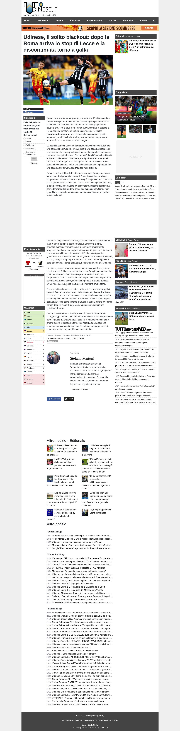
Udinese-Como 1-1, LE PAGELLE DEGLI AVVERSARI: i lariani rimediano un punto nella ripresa (97, 641)
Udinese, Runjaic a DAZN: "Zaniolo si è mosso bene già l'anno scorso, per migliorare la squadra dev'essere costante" (107, 670)
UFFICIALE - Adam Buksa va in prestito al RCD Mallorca (78, 568)
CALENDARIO (89, 720)
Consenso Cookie (83, 716)
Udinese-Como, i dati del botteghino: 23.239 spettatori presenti (81, 660)
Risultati (34, 163)
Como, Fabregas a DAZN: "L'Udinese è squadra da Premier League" (84, 666)
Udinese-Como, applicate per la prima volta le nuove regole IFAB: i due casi (87, 580)
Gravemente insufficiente (30, 153)
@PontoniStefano (77, 338)
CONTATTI (100, 720)
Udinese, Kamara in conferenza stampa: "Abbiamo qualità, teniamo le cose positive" (91, 644)
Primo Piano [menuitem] (43, 21)
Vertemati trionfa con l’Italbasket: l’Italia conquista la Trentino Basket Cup (86, 613)
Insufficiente (30, 149)
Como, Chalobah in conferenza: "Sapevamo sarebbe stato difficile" (83, 632)
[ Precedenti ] (34, 269)
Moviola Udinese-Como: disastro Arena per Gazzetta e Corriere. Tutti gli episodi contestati (94, 545)
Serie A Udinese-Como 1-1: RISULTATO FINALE (75, 651)
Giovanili (120, 308)
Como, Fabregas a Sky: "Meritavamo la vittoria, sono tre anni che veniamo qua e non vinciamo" (96, 622)
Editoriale (58, 336)
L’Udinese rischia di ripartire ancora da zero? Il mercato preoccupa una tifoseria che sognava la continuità (97, 499)
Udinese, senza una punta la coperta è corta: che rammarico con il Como (86, 561)
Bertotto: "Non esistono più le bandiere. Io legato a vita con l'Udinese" (142, 247)
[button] (34, 159)
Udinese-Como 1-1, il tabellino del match (71, 647)
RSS (116, 720)
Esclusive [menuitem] (75, 21)
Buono (28, 142)
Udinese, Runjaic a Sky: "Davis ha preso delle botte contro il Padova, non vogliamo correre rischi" (97, 685)
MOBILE (109, 720)
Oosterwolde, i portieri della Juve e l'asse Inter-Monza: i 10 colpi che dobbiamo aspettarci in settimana (135, 379)
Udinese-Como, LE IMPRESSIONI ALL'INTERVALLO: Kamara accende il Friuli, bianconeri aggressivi (99, 657)
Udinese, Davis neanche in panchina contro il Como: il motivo (81, 692)
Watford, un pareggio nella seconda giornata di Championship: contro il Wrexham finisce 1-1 (95, 577)
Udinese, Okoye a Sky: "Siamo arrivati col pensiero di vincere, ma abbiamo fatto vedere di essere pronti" (100, 619)
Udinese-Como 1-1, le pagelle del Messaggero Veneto (77, 590)
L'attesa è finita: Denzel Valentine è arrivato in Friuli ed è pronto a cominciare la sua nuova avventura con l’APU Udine (107, 663)
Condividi (55, 399)
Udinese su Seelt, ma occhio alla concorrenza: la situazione (80, 704)
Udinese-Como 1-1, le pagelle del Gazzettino (73, 584)
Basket (119, 282)
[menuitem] (154, 21)
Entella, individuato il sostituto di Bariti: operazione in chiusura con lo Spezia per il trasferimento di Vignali (132, 342)
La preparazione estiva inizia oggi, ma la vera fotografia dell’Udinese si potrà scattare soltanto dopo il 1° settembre (62, 499)
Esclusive (120, 240)
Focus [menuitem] (59, 21)
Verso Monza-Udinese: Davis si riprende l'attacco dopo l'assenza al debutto (87, 539)
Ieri (122, 183)
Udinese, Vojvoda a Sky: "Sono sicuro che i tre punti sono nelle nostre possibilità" (90, 676)
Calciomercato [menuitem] (94, 21)
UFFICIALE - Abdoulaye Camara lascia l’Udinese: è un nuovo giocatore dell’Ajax (90, 698)
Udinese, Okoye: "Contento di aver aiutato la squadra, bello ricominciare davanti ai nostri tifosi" (96, 616)
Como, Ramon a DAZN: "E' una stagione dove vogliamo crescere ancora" (86, 682)
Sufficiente (30, 145)
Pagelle (119, 261)
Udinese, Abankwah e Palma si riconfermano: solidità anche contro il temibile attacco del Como (96, 593)
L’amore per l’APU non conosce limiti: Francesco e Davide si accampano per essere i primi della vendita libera (103, 558)
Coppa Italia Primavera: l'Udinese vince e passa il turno (78, 701)
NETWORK (66, 720)
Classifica (29, 308)
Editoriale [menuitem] (128, 21)
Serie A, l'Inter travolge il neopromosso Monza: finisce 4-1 (78, 599)
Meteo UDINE (35, 276)
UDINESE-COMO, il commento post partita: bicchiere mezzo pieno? (83, 603)
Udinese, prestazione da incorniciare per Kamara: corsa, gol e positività (85, 574)
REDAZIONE (77, 720)
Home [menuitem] (27, 21)
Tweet (70, 399)
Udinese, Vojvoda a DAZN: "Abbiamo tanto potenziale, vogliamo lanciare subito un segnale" (95, 688)
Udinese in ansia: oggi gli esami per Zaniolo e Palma (76, 542)
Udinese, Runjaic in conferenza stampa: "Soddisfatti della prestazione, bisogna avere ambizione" (97, 628)
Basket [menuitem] (143, 21)
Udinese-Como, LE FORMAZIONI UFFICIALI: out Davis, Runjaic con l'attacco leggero (92, 695)
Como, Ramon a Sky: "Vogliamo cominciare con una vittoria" (80, 679)
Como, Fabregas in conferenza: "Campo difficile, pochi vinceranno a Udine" (87, 625)
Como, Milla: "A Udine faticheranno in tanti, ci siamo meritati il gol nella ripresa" (89, 565)
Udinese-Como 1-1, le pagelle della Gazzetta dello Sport (78, 587)
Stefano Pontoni (55, 338)
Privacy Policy (98, 716)
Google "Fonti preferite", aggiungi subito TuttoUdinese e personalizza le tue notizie (90, 548)
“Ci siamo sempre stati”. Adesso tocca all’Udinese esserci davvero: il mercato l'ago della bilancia (96, 482)
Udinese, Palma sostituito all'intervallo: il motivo (74, 654)
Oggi (117, 183)
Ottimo (28, 138)
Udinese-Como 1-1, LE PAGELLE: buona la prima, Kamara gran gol (83, 635)
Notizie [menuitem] (112, 21)
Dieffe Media (93, 725)
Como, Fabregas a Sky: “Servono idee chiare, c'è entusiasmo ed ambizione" (87, 673)
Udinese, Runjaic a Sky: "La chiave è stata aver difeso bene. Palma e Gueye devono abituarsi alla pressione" (103, 638)
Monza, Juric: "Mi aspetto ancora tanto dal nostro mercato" (79, 571)
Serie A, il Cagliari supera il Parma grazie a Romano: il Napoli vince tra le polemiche (91, 596)
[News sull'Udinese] (40, 8)
